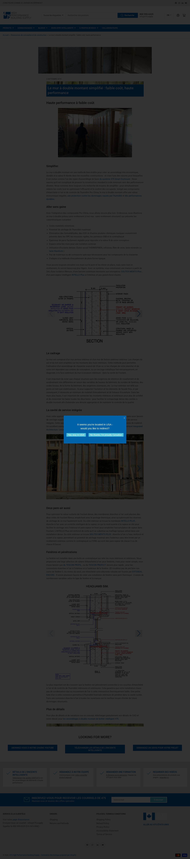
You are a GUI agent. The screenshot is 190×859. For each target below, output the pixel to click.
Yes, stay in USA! (76, 434)
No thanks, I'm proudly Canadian (106, 434)
